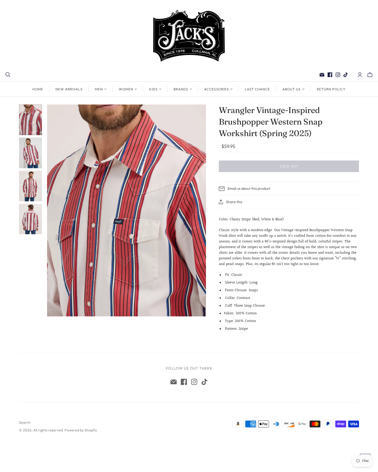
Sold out (289, 166)
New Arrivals (69, 89)
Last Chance (257, 89)
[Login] (360, 75)
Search (25, 422)
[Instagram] (338, 74)
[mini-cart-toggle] (370, 75)
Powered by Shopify (81, 430)
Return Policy (331, 89)
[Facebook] (329, 74)
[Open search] (8, 74)
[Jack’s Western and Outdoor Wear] (189, 36)
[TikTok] (345, 74)
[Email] (322, 74)
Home (37, 89)
